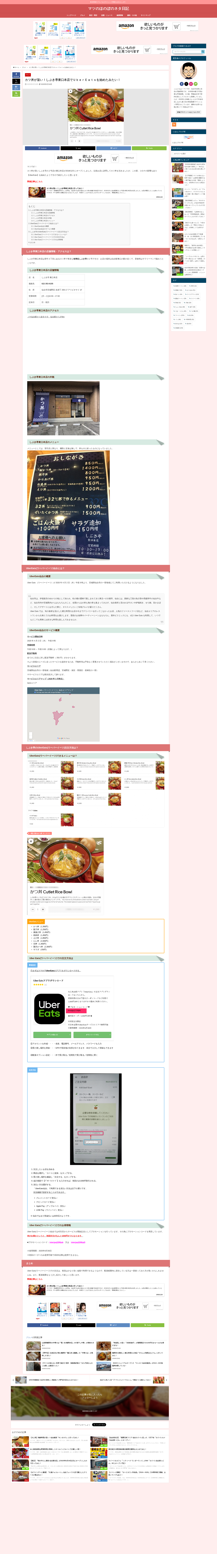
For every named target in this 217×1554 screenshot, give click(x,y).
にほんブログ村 (177, 142)
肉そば (178, 323)
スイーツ (195, 298)
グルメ (82, 15)
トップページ (71, 15)
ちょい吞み (180, 307)
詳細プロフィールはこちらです (188, 112)
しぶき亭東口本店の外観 (43, 218)
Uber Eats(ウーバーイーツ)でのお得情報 (48, 239)
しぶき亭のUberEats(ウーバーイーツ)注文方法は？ (49, 231)
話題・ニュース (106, 15)
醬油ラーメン (180, 298)
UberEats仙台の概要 (41, 226)
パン (178, 319)
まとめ (32, 242)
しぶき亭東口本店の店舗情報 (44, 213)
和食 (178, 302)
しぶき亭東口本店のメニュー (44, 220)
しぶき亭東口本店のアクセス (44, 215)
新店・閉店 (93, 15)
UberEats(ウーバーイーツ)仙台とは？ (44, 223)
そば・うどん (180, 311)
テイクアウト (193, 294)
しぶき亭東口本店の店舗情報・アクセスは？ (47, 210)
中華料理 (190, 319)
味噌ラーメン (180, 286)
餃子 (192, 307)
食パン (178, 294)
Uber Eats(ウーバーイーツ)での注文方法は (49, 237)
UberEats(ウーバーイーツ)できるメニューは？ (50, 234)
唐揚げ (178, 290)
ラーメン (179, 315)
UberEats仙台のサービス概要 (44, 229)
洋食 (188, 302)
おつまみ (191, 290)
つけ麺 (194, 311)
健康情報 (120, 15)
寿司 (194, 286)
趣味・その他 (132, 15)
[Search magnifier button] (202, 51)
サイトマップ (145, 15)
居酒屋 (179, 328)
